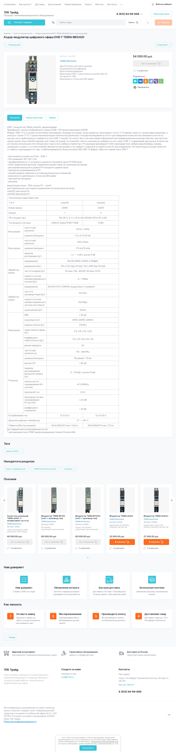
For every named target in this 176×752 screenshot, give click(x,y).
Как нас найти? (126, 685)
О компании (10, 4)
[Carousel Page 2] (88, 557)
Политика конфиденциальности (20, 721)
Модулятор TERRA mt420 (121, 516)
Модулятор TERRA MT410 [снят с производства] (53, 517)
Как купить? (25, 4)
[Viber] (156, 81)
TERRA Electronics (68, 61)
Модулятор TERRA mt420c (156, 516)
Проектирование (73, 4)
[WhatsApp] (161, 81)
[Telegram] (150, 81)
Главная (7, 33)
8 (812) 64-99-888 (127, 14)
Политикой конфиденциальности (104, 741)
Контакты (112, 4)
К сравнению (142, 71)
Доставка (40, 4)
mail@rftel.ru (67, 677)
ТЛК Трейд (11, 12)
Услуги (88, 4)
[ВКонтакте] (140, 81)
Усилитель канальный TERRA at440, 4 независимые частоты (18, 518)
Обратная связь (161, 14)
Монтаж (99, 4)
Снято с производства (23, 33)
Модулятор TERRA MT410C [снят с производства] (88, 517)
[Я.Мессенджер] (135, 81)
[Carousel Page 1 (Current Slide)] (87, 557)
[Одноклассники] (145, 81)
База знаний (54, 4)
